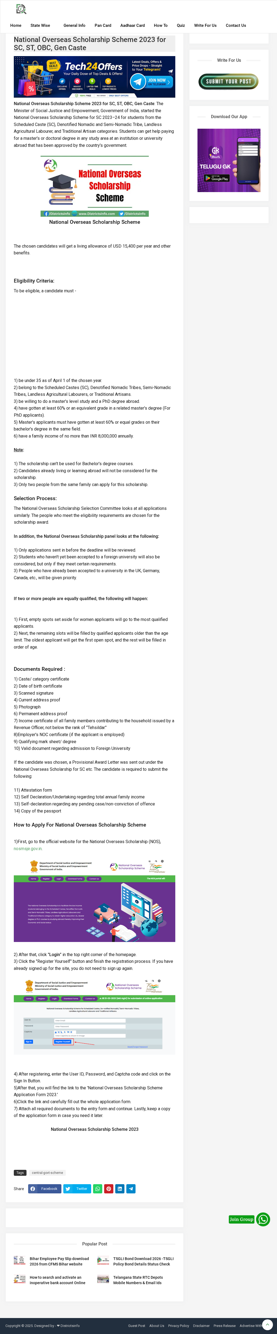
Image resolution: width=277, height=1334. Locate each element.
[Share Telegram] (131, 1188)
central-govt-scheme (47, 1173)
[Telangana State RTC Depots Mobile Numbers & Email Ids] (103, 1279)
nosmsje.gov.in (28, 848)
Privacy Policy (178, 1326)
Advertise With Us (254, 1326)
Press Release (225, 1326)
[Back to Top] (267, 1324)
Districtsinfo (70, 1326)
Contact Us (236, 25)
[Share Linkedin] (119, 1188)
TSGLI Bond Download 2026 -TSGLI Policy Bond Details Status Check (143, 1261)
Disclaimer (201, 1326)
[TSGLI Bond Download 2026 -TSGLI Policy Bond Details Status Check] (103, 1260)
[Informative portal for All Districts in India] (23, 9)
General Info (74, 25)
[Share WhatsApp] (97, 1188)
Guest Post (136, 1326)
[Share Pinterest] (108, 1188)
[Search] (266, 10)
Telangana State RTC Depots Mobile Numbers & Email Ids (138, 1280)
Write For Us (205, 25)
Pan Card (103, 25)
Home (15, 25)
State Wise (40, 25)
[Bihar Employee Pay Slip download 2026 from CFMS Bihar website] (19, 1260)
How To (161, 25)
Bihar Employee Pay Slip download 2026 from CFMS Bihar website (59, 1261)
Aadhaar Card (132, 25)
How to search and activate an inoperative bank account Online (57, 1280)
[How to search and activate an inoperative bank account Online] (19, 1279)
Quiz (181, 25)
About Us (156, 1326)
